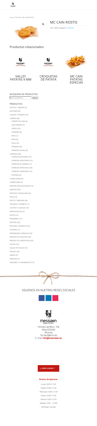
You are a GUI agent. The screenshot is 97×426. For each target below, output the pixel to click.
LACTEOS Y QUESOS (17, 208)
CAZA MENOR (16, 125)
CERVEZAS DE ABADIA (19, 164)
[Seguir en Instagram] (55, 298)
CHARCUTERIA (15, 179)
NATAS (12, 215)
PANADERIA (14, 218)
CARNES (13, 118)
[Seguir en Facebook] (42, 298)
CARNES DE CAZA (18, 121)
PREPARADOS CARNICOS (19, 233)
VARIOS (12, 255)
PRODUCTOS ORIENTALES (20, 240)
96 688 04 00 (50, 335)
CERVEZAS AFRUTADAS (20, 160)
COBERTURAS (15, 182)
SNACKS (13, 251)
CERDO (14, 128)
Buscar (35, 98)
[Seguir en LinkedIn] (48, 298)
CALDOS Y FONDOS (17, 115)
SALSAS (12, 244)
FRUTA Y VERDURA (17, 200)
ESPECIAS (13, 189)
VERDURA (13, 259)
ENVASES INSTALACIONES (20, 186)
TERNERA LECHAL (18, 150)
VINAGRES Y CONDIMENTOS (21, 262)
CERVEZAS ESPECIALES (20, 168)
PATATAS (18, 17)
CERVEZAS (14, 154)
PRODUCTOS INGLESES (19, 237)
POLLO (14, 143)
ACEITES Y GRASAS (17, 107)
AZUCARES (14, 111)
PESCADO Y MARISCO (18, 226)
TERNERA (15, 146)
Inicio (11, 17)
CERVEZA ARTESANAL (19, 157)
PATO (13, 136)
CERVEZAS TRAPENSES (20, 171)
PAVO (13, 139)
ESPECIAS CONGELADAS (19, 193)
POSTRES (13, 229)
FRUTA (12, 197)
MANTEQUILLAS (16, 211)
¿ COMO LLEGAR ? (47, 368)
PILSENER (15, 175)
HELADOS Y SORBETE (18, 204)
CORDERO (15, 132)
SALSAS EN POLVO (17, 248)
